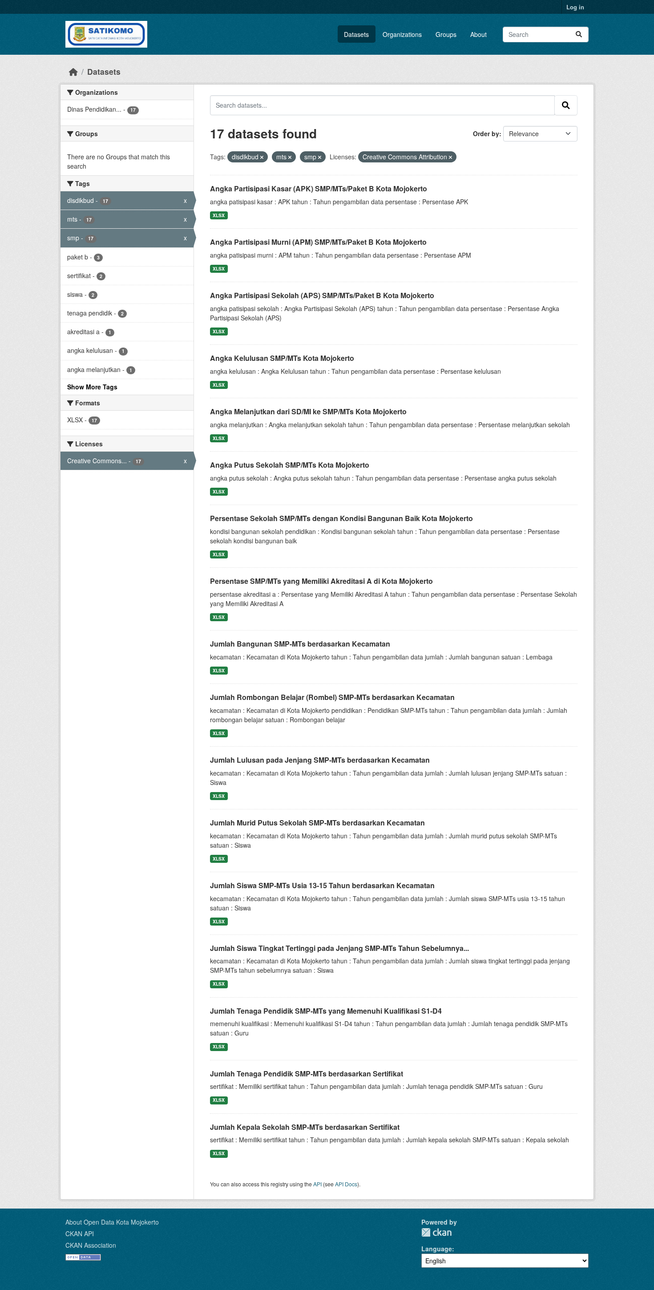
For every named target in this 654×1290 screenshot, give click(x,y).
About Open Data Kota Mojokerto (112, 1221)
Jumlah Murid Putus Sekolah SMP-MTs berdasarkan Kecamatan (317, 822)
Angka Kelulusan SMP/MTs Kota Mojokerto (282, 358)
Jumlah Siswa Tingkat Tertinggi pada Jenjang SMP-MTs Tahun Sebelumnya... (339, 948)
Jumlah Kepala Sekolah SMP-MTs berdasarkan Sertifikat (305, 1127)
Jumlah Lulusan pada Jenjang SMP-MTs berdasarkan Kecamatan (320, 760)
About (478, 34)
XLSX (219, 215)
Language (436, 1248)
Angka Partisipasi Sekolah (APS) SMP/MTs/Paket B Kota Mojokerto (322, 295)
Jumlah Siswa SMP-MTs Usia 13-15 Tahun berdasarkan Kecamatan (322, 885)
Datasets (356, 34)
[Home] (73, 71)
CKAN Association (90, 1245)
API (317, 1184)
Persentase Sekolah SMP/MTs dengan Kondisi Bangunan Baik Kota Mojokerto (341, 518)
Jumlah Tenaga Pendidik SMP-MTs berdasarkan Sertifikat (306, 1073)
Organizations (402, 34)
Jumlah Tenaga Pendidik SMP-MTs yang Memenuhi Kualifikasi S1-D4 (326, 1011)
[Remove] (261, 157)
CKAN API (79, 1233)
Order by (486, 133)
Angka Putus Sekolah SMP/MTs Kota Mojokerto (289, 465)
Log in (575, 7)
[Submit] (579, 34)
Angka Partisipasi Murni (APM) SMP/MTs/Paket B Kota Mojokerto (318, 242)
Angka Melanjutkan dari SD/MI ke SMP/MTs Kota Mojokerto (308, 411)
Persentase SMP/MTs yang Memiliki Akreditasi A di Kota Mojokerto (321, 581)
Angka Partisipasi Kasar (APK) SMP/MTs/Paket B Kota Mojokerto (318, 188)
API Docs (346, 1184)
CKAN (436, 1232)
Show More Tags (92, 386)
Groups (446, 34)
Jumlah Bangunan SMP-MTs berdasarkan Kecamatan (300, 644)
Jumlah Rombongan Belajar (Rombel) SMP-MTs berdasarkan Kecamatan (332, 697)
